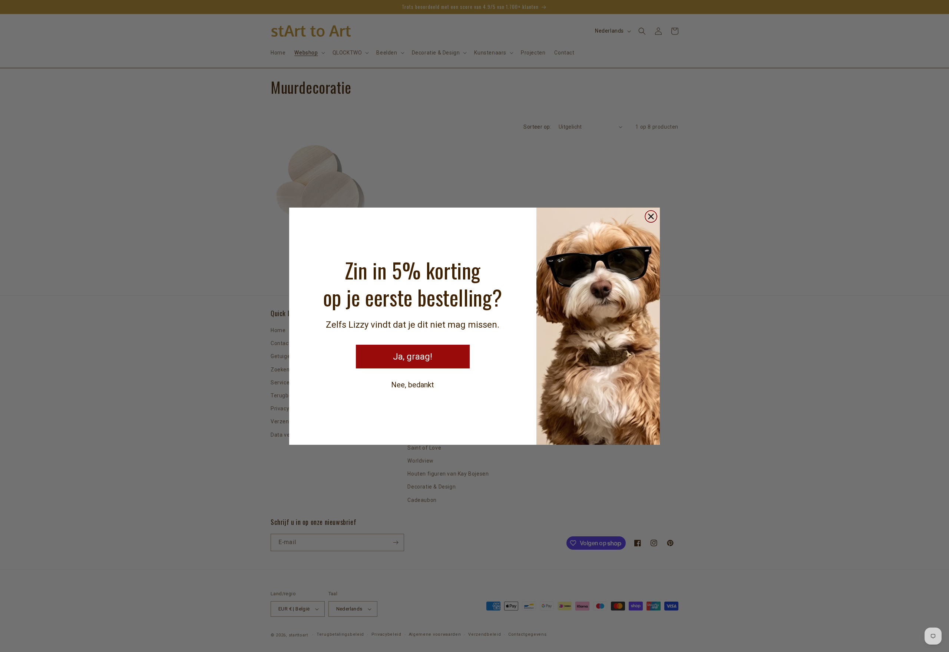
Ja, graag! (412, 356)
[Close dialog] (651, 216)
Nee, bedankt (412, 384)
